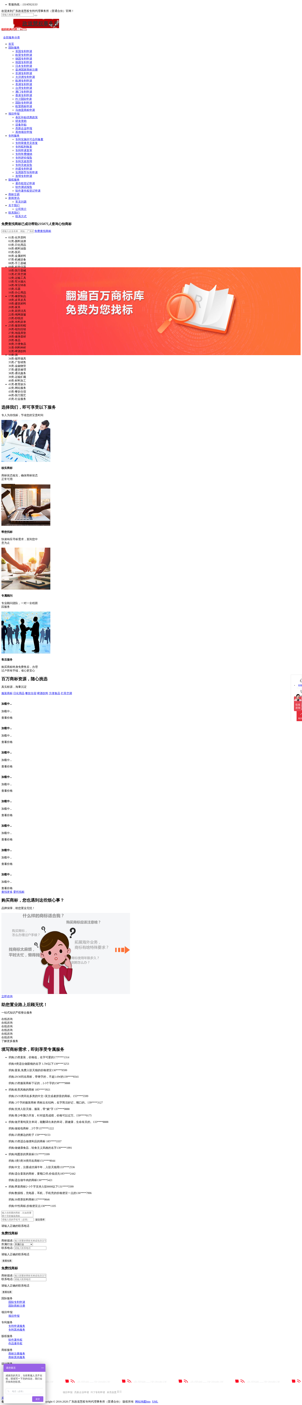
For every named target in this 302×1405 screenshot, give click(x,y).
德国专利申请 (23, 58)
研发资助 (21, 120)
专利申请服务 (16, 1325)
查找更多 (7, 891)
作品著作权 (15, 1343)
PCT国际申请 (23, 98)
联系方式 (21, 216)
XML (155, 1401)
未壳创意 (112, 1392)
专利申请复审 (23, 150)
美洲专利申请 (23, 84)
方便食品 (54, 693)
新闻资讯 (14, 198)
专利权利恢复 (23, 146)
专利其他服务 (16, 1329)
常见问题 (21, 201)
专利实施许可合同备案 (29, 139)
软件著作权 (15, 1339)
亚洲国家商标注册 (26, 69)
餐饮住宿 (30, 693)
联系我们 (14, 212)
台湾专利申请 (23, 87)
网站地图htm (142, 1401)
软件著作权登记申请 (28, 190)
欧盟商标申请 (23, 106)
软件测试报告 (23, 187)
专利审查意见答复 (26, 142)
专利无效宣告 (23, 165)
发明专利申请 (23, 176)
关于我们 (14, 205)
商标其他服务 (16, 1357)
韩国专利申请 (23, 62)
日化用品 (18, 693)
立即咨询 (7, 996)
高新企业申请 (81, 1392)
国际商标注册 (16, 1305)
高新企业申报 (23, 128)
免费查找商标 (42, 231)
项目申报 (14, 113)
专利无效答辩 (23, 161)
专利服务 (14, 135)
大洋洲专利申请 (25, 76)
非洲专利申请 (23, 73)
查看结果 (7, 1260)
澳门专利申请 (23, 91)
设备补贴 (21, 124)
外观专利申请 (23, 168)
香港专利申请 (23, 95)
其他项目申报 (23, 131)
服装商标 (7, 693)
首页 (11, 43)
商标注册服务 (16, 1353)
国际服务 (14, 47)
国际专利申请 (23, 102)
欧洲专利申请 (23, 80)
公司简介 (21, 209)
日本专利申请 (23, 65)
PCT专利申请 (98, 1392)
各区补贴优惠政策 (26, 117)
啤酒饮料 (42, 693)
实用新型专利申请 (26, 172)
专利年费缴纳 (23, 154)
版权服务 (14, 179)
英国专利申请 (23, 51)
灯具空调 (66, 693)
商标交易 (14, 194)
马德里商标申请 (25, 109)
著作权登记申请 (25, 183)
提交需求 (40, 1219)
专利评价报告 (23, 157)
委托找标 (18, 891)
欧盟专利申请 (23, 54)
